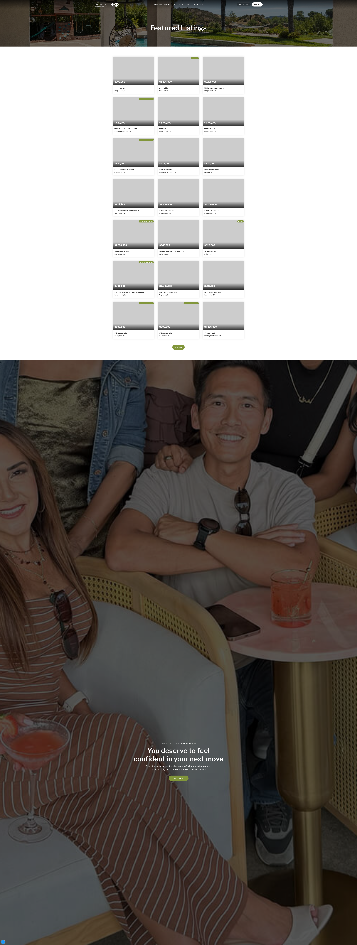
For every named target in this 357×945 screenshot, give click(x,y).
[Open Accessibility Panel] (3, 942)
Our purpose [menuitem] (197, 4)
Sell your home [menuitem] (184, 4)
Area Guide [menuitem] (158, 4)
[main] (178, 180)
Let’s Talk (177, 778)
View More (178, 347)
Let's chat (257, 4)
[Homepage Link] (106, 4)
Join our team (244, 4)
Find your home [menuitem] (170, 4)
